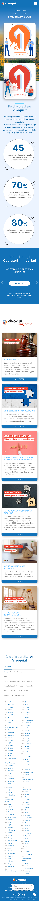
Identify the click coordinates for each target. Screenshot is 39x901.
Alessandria (11, 704)
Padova (10, 822)
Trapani (27, 836)
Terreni (30, 672)
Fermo (27, 707)
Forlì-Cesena (29, 720)
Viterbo (27, 873)
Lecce (27, 748)
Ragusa (10, 864)
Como (10, 776)
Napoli (10, 804)
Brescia (10, 748)
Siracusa (27, 815)
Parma (10, 832)
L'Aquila (27, 741)
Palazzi (12, 690)
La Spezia (28, 743)
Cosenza (11, 778)
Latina (27, 746)
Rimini (27, 794)
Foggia (27, 717)
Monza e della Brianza (9, 800)
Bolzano (10, 745)
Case (6, 672)
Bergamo (11, 735)
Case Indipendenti (10, 686)
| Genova (28, 728)
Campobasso (12, 758)
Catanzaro (11, 771)
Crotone (10, 784)
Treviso (27, 841)
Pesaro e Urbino (13, 840)
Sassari (27, 807)
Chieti (10, 773)
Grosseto (27, 733)
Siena (26, 812)
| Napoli (11, 806)
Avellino (10, 720)
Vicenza (27, 871)
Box (5, 676)
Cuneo (27, 702)
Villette (29, 681)
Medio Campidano (27, 779)
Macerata (28, 767)
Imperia (27, 735)
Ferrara (27, 710)
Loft (5, 690)
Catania (10, 768)
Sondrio (27, 820)
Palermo (10, 827)
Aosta (10, 710)
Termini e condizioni (21, 890)
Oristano (10, 819)
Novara (10, 809)
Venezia (27, 851)
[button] (2, 282)
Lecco (27, 751)
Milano (10, 787)
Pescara (10, 843)
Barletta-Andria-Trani (11, 727)
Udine (27, 846)
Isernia (27, 738)
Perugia (10, 838)
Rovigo (27, 802)
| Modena (11, 795)
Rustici (19, 690)
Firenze (27, 712)
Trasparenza (8, 890)
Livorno (27, 754)
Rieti (26, 792)
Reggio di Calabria (10, 871)
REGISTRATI (19, 283)
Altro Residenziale (18, 695)
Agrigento (11, 702)
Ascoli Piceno (12, 715)
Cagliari (10, 753)
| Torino (28, 833)
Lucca (27, 761)
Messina (27, 782)
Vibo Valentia (29, 868)
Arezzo (10, 712)
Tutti (5, 681)
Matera (27, 774)
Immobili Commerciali (17, 672)
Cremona (11, 781)
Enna (26, 704)
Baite (26, 690)
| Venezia (28, 854)
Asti (9, 717)
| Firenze (28, 715)
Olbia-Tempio (12, 817)
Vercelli (27, 863)
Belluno (10, 730)
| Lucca (28, 764)
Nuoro (10, 812)
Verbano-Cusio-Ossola (26, 859)
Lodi (26, 759)
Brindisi (10, 750)
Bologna (10, 740)
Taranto (27, 823)
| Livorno (28, 756)
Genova (27, 725)
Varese (27, 849)
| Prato (10, 861)
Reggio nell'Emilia (27, 789)
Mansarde (29, 686)
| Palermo (11, 830)
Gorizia (27, 730)
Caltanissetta (12, 756)
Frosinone (28, 723)
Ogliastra (11, 814)
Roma (26, 797)
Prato (9, 858)
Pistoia (10, 851)
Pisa (9, 848)
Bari (9, 723)
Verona (27, 866)
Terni (26, 828)
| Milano (11, 790)
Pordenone (11, 853)
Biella (10, 737)
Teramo (27, 825)
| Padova (11, 825)
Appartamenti (15, 681)
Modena (10, 792)
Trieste (27, 844)
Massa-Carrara (29, 772)
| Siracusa (28, 818)
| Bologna (11, 743)
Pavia (10, 835)
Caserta (10, 765)
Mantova (27, 769)
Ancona (10, 707)
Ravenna (11, 866)
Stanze (6, 695)
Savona (27, 810)
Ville (23, 681)
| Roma (27, 799)
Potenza (10, 856)
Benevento (11, 732)
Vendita (8, 666)
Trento (27, 838)
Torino (27, 831)
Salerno (27, 805)
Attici (21, 686)
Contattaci (11, 887)
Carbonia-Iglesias (10, 763)
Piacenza (11, 845)
